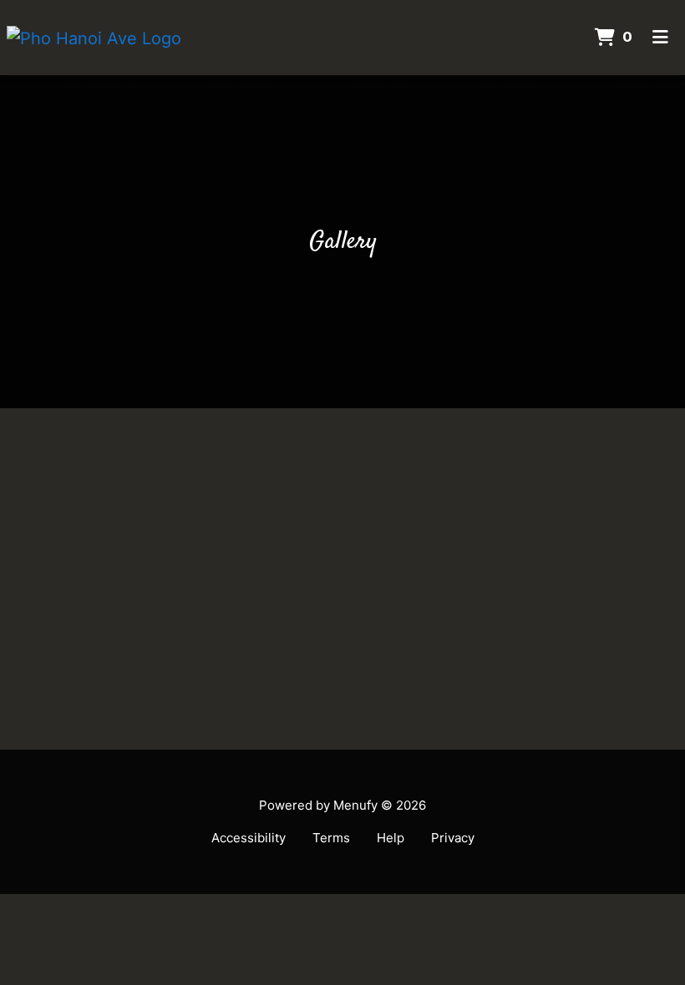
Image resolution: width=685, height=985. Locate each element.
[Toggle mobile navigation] (660, 37)
